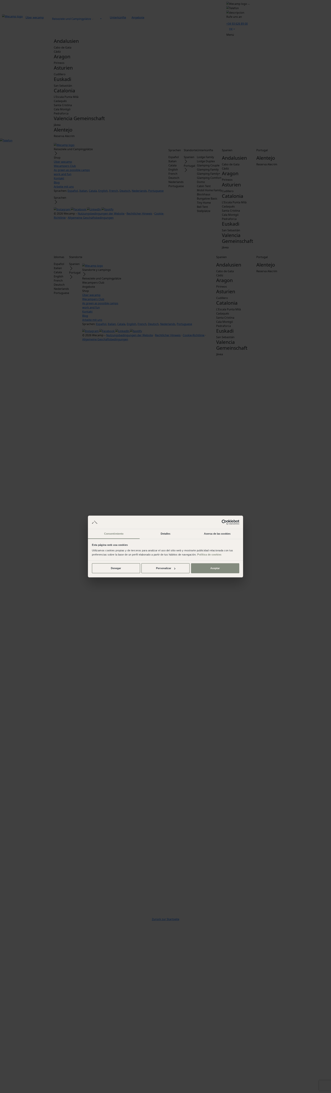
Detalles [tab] (165, 533)
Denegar (116, 568)
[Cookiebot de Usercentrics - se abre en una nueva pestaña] (224, 522)
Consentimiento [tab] (113, 533)
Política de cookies (209, 554)
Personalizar (163, 568)
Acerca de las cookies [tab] (217, 533)
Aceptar (215, 568)
